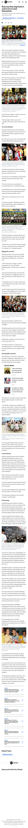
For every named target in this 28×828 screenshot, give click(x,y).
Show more (22, 45)
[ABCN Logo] (8, 2)
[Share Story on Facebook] (2, 23)
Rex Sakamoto (21, 18)
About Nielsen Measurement (17, 822)
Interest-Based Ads (8, 822)
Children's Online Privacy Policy (19, 821)
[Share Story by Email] (8, 23)
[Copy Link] (11, 23)
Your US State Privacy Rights (7, 821)
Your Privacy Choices (14, 824)
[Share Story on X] (5, 23)
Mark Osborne (13, 18)
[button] (2, 2)
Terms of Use (6, 824)
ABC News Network (11, 819)
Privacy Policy (18, 819)
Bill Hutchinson (6, 18)
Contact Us (21, 824)
